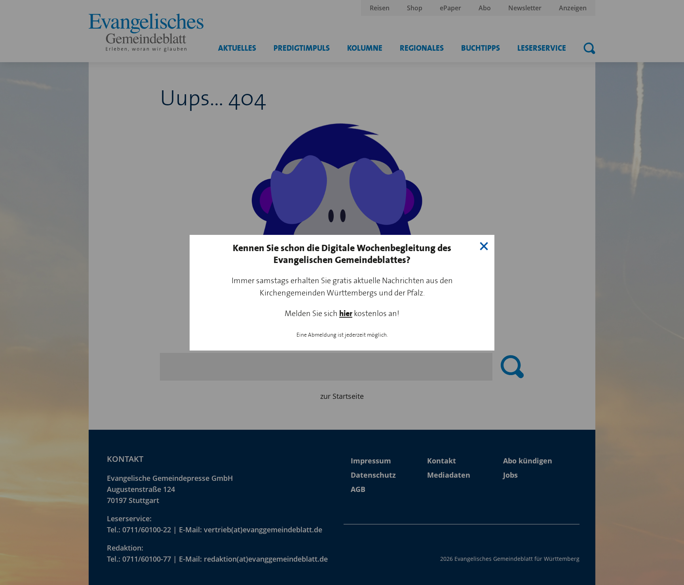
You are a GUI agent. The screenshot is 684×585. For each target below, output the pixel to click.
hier (345, 313)
